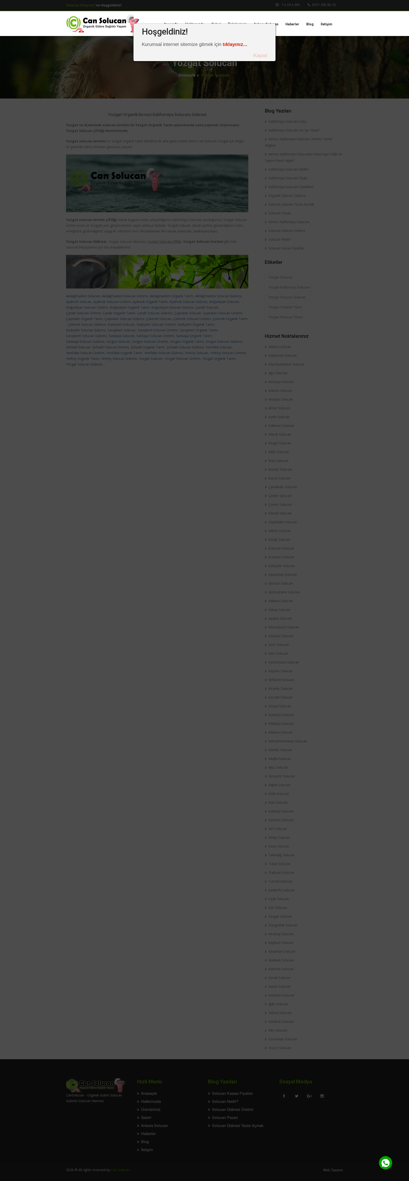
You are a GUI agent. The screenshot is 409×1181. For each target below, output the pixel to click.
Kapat (260, 55)
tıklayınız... (235, 44)
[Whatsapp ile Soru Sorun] (385, 1162)
